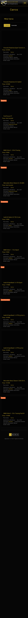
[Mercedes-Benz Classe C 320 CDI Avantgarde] (14, 371)
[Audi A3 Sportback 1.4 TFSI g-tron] (14, 338)
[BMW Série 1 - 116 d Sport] (14, 240)
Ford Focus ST (8, 116)
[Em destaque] (2, 48)
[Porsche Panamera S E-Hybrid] (14, 72)
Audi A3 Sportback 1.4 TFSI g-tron (13, 348)
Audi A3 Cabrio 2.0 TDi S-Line (12, 217)
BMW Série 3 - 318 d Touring (12, 150)
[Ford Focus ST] (14, 106)
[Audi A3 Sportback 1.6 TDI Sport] (14, 273)
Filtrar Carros (8, 19)
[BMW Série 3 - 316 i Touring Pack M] (14, 403)
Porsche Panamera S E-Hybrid (12, 82)
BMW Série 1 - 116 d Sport (11, 250)
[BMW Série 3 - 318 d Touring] (14, 140)
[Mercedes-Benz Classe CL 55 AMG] (14, 173)
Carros (7, 25)
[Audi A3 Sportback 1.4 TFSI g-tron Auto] (14, 305)
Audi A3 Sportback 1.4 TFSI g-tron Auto (15, 315)
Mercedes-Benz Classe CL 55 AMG (14, 183)
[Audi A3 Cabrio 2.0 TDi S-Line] (14, 207)
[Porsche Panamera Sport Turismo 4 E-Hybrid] (14, 38)
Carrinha (11, 56)
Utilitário (10, 258)
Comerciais (14, 25)
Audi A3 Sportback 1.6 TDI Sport (13, 282)
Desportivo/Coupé (13, 124)
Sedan (10, 90)
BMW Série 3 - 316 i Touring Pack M (14, 413)
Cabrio (10, 225)
